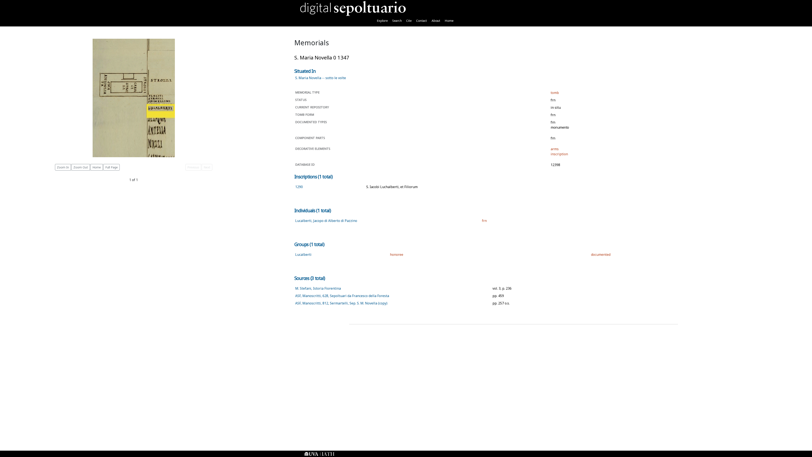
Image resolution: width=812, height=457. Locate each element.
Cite (408, 20)
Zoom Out (80, 167)
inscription (559, 154)
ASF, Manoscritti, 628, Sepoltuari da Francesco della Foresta (342, 295)
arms (555, 149)
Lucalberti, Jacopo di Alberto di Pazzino (326, 220)
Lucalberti (303, 254)
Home (449, 20)
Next (207, 167)
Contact (421, 20)
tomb (555, 92)
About (436, 20)
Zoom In (63, 167)
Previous (193, 167)
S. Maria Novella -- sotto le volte (320, 78)
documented (600, 254)
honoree (396, 254)
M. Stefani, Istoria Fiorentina (318, 288)
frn (484, 220)
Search (397, 20)
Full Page (111, 167)
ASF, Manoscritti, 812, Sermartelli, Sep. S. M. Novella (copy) (341, 303)
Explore (382, 20)
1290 (299, 186)
